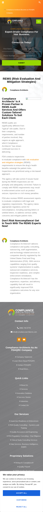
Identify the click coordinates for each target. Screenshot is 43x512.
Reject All (21, 507)
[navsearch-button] (39, 2)
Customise (22, 500)
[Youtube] (24, 340)
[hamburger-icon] (38, 21)
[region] (21, 491)
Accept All (21, 493)
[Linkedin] (3, 2)
